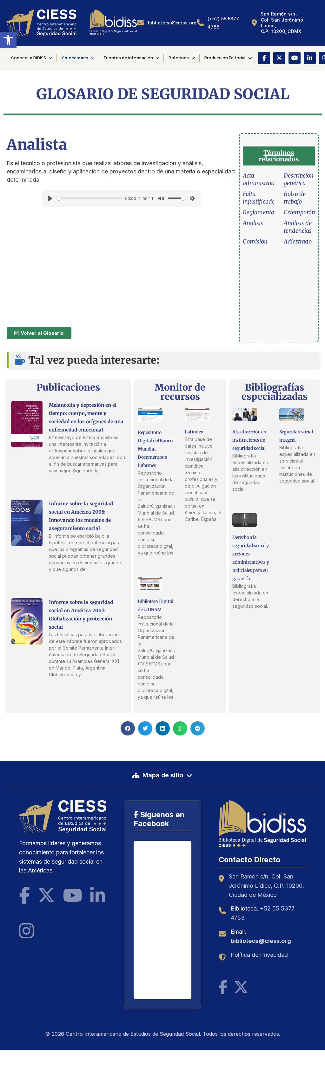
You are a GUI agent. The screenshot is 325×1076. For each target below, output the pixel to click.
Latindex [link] (194, 432)
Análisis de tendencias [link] (298, 226)
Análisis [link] (253, 223)
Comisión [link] (255, 241)
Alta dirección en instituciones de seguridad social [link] (249, 440)
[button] (128, 728)
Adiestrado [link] (298, 241)
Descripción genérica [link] (299, 179)
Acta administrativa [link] (262, 179)
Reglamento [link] (258, 212)
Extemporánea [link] (302, 212)
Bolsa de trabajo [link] (295, 197)
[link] (8, 40)
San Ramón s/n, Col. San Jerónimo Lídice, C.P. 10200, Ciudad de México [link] (266, 885)
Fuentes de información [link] (128, 57)
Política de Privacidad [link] (259, 954)
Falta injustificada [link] (259, 197)
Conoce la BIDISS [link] (28, 57)
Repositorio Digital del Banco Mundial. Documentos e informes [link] (155, 449)
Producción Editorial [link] (225, 57)
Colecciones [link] (75, 57)
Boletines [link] (179, 57)
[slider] (90, 198)
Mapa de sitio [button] (163, 775)
